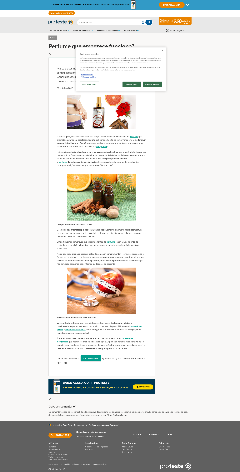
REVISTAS (154, 434)
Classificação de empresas (96, 447)
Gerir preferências (89, 84)
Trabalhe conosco (55, 457)
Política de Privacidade (58, 459)
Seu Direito (127, 449)
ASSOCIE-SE (137, 435)
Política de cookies (87, 74)
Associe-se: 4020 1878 (63, 13)
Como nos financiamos (58, 454)
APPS (169, 434)
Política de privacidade (88, 77)
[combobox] (115, 22)
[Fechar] (162, 50)
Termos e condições (99, 464)
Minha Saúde (127, 447)
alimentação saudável (75, 329)
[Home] (49, 425)
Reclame (89, 449)
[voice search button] (141, 22)
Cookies (67, 464)
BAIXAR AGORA (171, 4)
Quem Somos (164, 447)
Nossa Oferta (164, 449)
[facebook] (49, 469)
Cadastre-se (90, 358)
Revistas (52, 447)
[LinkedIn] (56, 469)
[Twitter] (60, 469)
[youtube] (53, 469)
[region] (121, 69)
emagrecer (101, 146)
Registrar (180, 30)
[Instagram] (64, 469)
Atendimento (54, 449)
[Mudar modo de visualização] (120, 5)
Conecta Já (127, 452)
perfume (133, 136)
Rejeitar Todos (131, 84)
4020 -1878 (62, 435)
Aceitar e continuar (152, 84)
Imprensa (52, 452)
